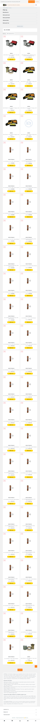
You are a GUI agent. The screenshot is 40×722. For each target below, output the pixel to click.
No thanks (37, 1)
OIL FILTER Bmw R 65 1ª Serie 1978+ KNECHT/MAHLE (11, 632)
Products (6, 712)
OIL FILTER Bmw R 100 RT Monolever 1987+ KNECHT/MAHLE (29, 161)
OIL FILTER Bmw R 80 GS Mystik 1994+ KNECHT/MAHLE (11, 526)
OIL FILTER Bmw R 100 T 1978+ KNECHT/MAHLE (29, 344)
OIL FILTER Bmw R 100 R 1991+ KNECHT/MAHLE (11, 239)
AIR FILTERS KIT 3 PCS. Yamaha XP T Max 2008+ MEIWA (11, 82)
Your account (7, 714)
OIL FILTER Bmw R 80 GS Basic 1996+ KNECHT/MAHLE (29, 526)
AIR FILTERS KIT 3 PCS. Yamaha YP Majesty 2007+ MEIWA (28, 108)
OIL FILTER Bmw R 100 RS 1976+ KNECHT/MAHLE (11, 213)
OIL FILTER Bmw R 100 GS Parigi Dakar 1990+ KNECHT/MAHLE (28, 239)
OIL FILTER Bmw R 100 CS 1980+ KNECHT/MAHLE (28, 395)
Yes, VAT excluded (31, 1)
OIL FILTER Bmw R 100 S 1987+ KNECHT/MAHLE (11, 161)
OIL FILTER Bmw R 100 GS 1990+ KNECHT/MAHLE (28, 265)
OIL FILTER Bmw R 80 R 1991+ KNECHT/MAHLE (11, 499)
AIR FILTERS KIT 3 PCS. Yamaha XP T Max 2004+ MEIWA (29, 659)
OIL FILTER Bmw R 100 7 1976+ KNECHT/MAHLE (11, 344)
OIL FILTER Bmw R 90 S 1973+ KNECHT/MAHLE (29, 421)
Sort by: (4, 33)
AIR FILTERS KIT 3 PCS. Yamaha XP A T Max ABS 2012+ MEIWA (11, 55)
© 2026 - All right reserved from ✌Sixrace (20, 717)
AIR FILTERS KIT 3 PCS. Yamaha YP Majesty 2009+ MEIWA (11, 108)
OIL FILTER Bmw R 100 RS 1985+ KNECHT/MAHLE (29, 213)
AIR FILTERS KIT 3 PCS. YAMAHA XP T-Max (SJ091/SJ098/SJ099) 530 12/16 (29, 55)
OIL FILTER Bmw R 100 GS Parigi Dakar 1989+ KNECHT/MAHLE (11, 266)
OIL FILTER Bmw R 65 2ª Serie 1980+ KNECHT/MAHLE (29, 606)
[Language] (36, 5)
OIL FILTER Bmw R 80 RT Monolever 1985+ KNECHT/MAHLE (11, 473)
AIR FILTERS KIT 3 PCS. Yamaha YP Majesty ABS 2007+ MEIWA (29, 82)
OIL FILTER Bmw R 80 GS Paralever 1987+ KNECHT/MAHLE (29, 499)
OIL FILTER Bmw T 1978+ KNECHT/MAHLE (11, 658)
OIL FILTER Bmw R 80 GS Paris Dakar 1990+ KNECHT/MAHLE (11, 318)
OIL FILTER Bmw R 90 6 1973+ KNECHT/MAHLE (11, 421)
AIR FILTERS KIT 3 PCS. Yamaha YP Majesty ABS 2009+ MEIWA (29, 135)
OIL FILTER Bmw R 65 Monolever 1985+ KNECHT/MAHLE (11, 579)
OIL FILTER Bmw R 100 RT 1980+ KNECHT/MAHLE (11, 187)
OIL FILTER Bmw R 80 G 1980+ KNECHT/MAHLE (11, 552)
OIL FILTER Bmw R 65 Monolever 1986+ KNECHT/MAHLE (28, 552)
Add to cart (11, 59)
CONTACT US (6, 709)
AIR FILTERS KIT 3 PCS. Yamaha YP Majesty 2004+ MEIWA (11, 135)
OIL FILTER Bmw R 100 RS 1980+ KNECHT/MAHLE (29, 187)
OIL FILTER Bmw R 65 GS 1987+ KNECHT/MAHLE (11, 605)
